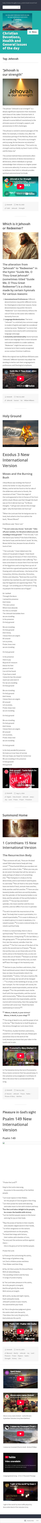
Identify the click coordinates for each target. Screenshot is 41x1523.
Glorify (16, 1353)
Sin (22, 400)
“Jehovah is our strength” (13, 72)
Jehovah (14, 208)
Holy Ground (12, 416)
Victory (14, 1358)
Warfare (19, 1096)
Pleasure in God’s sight (19, 1112)
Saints (27, 1356)
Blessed (9, 1353)
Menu (34, 32)
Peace (23, 1094)
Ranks (28, 1094)
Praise (16, 800)
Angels (9, 797)
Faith (8, 208)
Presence (28, 800)
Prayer (21, 800)
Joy (6, 800)
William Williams (29, 400)
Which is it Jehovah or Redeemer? (16, 226)
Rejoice (20, 1356)
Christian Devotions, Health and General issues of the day (15, 40)
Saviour (16, 400)
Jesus (32, 797)
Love (10, 800)
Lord (32, 1353)
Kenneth (9, 205)
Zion (19, 1358)
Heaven (9, 1094)
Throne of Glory (10, 1096)
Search (18, 7)
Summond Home (15, 815)
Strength (22, 208)
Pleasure (7, 1356)
